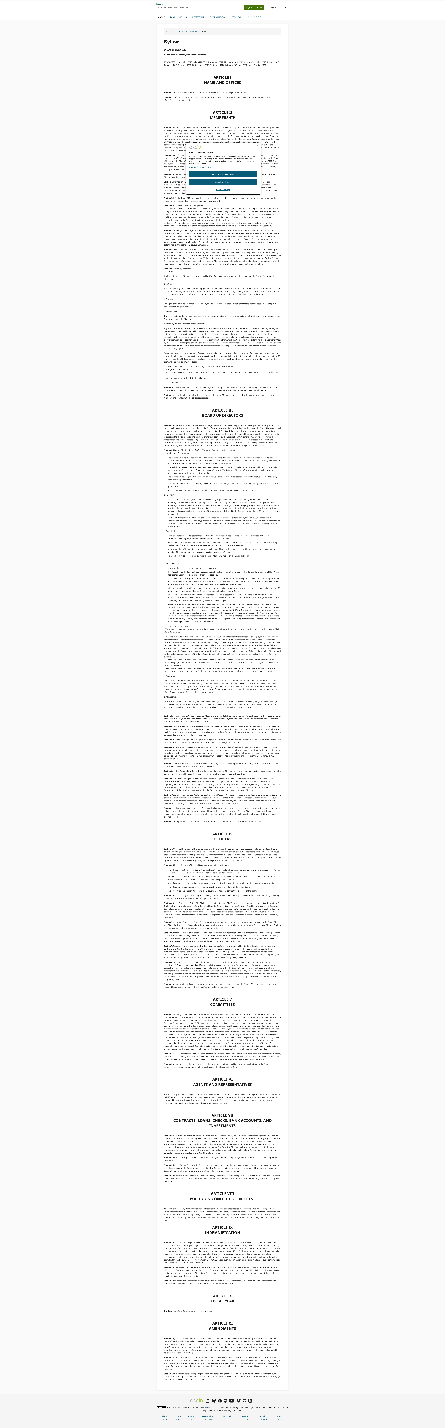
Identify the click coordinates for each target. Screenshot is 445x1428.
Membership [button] (198, 17)
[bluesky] (213, 1402)
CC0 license (211, 1407)
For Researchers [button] (178, 17)
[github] (244, 1402)
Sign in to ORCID (254, 7)
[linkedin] (207, 1402)
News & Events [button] (255, 17)
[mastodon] (225, 1402)
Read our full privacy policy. (200, 167)
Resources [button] (237, 17)
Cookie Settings (278, 1417)
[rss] (250, 1402)
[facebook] (220, 1402)
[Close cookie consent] (257, 145)
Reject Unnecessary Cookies (223, 174)
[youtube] (231, 1402)
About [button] (161, 17)
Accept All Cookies (223, 182)
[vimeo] (238, 1402)
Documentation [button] (218, 17)
